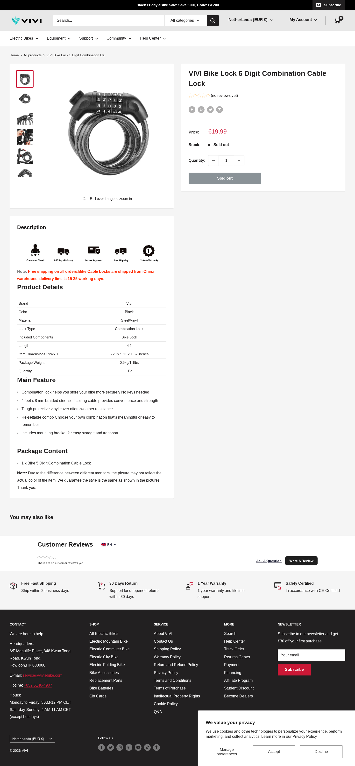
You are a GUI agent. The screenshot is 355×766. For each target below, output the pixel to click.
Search (230, 634)
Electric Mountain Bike (108, 641)
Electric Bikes (21, 38)
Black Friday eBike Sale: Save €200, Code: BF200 (177, 5)
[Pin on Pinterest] (201, 109)
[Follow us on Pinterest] (129, 747)
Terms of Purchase (170, 688)
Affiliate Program (238, 680)
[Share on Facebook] (192, 109)
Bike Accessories (104, 673)
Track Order (234, 649)
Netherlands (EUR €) (28, 739)
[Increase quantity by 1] (239, 160)
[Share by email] (219, 109)
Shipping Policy (167, 649)
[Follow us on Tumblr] (156, 747)
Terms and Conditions (172, 680)
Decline (321, 752)
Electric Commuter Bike (109, 649)
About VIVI (163, 634)
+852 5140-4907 (38, 685)
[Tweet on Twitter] (210, 109)
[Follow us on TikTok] (147, 747)
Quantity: (197, 160)
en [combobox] (109, 545)
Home (14, 55)
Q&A (158, 712)
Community (116, 38)
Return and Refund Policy (176, 665)
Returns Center (237, 657)
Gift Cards (97, 696)
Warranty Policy (167, 657)
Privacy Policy (304, 736)
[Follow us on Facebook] (101, 747)
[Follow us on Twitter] (110, 747)
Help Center (150, 38)
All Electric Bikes (103, 634)
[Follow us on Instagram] (119, 747)
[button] (213, 96)
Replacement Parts (105, 680)
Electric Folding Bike (107, 665)
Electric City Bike (104, 657)
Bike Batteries (101, 688)
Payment (231, 665)
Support (86, 38)
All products (33, 55)
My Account (301, 19)
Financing (232, 673)
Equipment (56, 38)
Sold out (225, 178)
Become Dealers (238, 696)
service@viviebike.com (42, 675)
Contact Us (163, 641)
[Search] (213, 20)
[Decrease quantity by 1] (213, 160)
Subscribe (332, 5)
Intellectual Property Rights (177, 696)
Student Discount (239, 688)
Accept (274, 752)
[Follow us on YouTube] (138, 747)
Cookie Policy (166, 704)
